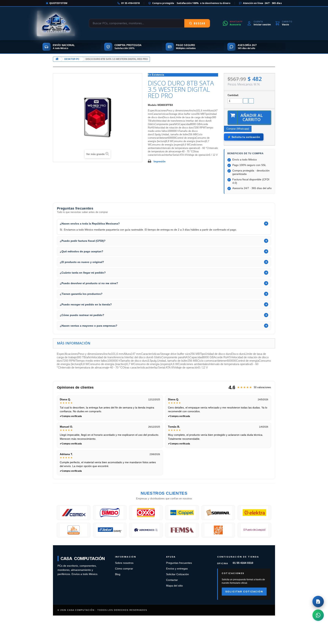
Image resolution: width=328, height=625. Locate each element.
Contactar (172, 580)
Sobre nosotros (124, 563)
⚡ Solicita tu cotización (243, 136)
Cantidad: (233, 95)
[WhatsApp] (318, 615)
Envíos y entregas (177, 568)
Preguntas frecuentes (179, 563)
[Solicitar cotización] (318, 601)
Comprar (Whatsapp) (237, 128)
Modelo (152, 105)
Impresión (160, 161)
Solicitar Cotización (177, 574)
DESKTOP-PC (71, 59)
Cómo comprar (124, 568)
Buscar (199, 23)
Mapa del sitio (174, 585)
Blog (117, 574)
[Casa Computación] (56, 23)
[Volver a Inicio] (57, 59)
